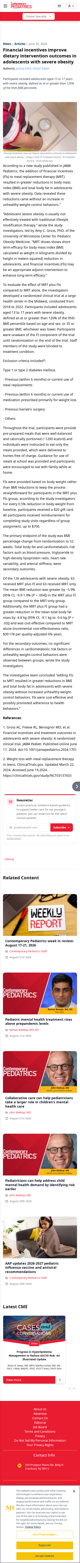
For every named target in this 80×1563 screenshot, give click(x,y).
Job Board (40, 1427)
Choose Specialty (36, 16)
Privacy (40, 1436)
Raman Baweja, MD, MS (24, 1029)
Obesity (9, 859)
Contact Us (40, 1418)
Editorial (40, 1423)
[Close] (74, 1491)
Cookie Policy (33, 1527)
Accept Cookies (44, 1556)
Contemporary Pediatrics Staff (28, 951)
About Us (40, 1409)
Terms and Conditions (40, 1431)
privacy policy (14, 838)
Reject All (44, 1545)
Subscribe (59, 827)
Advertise (40, 1414)
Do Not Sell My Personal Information (40, 1440)
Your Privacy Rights (40, 1445)
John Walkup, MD (20, 1112)
